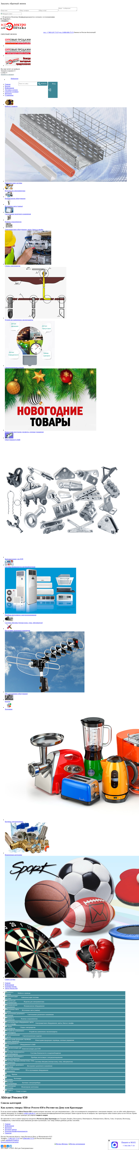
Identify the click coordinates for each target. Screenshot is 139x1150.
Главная (7, 84)
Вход (54, 84)
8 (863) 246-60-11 (29, 1113)
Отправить (5, 21)
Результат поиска (11, 1129)
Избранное (14, 78)
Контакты (8, 93)
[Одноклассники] (5, 1146)
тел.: (51, 32)
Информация (9, 88)
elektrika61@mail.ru (12, 1140)
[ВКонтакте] (2, 1146)
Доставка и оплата (11, 90)
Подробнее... (7, 19)
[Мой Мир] (8, 1146)
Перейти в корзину (7, 74)
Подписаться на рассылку (10, 1142)
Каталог (7, 86)
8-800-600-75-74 (28, 1138)
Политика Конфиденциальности (16, 1131)
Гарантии (8, 1133)
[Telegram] (10, 1146)
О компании (9, 95)
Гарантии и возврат (12, 91)
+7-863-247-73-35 (13, 1138)
